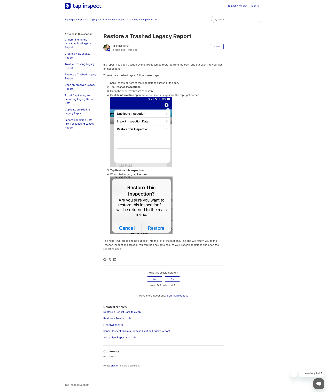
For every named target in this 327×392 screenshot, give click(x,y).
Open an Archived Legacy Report (80, 86)
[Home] (83, 6)
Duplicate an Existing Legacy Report (77, 111)
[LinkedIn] (114, 259)
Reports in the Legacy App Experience (138, 19)
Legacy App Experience (102, 19)
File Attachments (113, 324)
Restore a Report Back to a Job (122, 312)
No (172, 279)
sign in (114, 365)
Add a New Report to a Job (119, 337)
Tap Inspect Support (75, 19)
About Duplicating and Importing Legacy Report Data (80, 99)
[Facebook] (104, 259)
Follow (217, 46)
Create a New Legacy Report (77, 55)
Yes (154, 279)
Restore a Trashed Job (117, 318)
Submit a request (237, 5)
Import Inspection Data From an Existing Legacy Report (79, 123)
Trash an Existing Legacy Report (80, 66)
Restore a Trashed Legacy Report (80, 76)
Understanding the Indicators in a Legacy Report (78, 43)
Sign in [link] (255, 5)
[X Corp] (109, 259)
